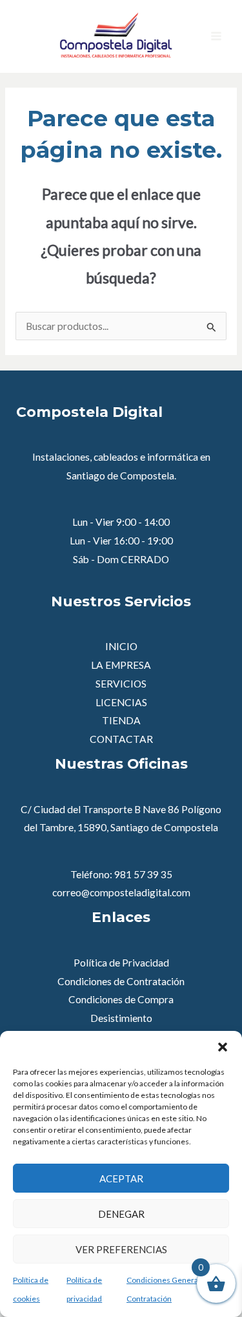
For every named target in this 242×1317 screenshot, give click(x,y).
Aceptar (121, 1178)
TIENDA (121, 720)
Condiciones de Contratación (121, 981)
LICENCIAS (121, 702)
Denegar (121, 1214)
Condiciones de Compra (121, 999)
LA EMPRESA (121, 665)
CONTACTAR (121, 739)
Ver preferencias (121, 1249)
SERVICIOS (121, 683)
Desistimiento (121, 1018)
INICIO (121, 646)
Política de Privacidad (121, 962)
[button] (222, 1047)
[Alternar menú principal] (216, 36)
